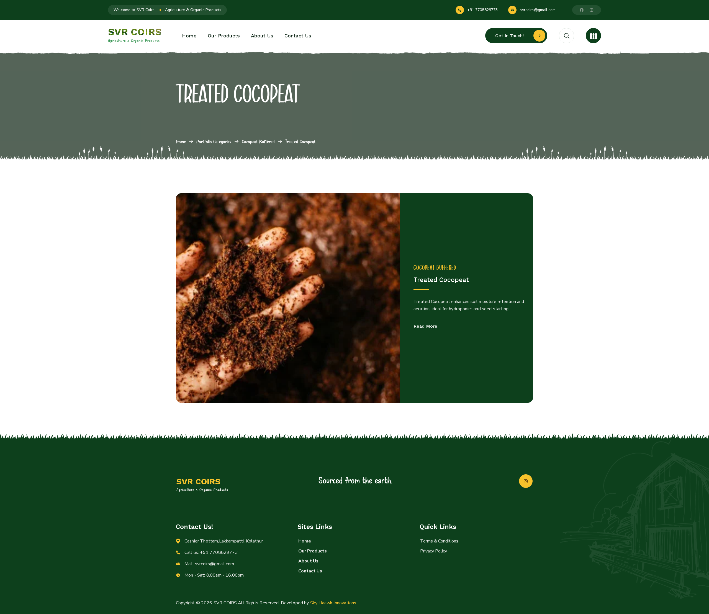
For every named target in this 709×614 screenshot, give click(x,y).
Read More (425, 326)
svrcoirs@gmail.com (538, 9)
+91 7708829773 (482, 9)
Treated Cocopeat (441, 280)
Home (181, 141)
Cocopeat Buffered (258, 141)
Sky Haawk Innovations (333, 603)
